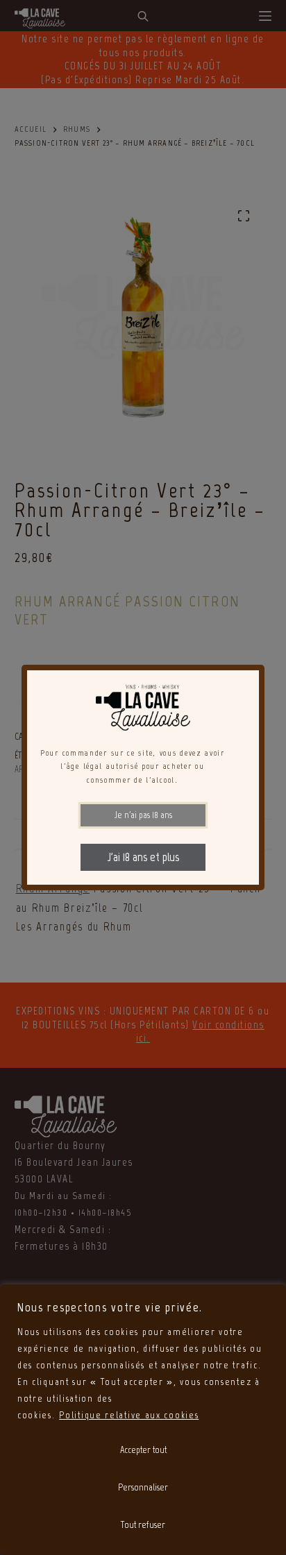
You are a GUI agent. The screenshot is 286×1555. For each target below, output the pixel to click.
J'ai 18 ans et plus (143, 857)
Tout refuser (143, 1525)
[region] (143, 1419)
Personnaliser (143, 1487)
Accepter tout (143, 1450)
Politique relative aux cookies (129, 1415)
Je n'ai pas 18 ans (143, 815)
